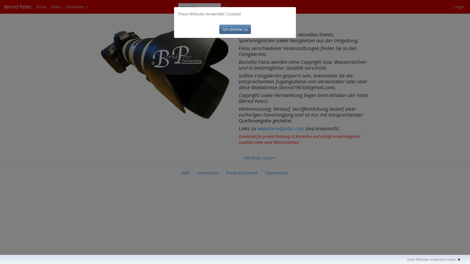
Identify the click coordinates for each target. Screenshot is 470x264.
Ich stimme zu (235, 29)
